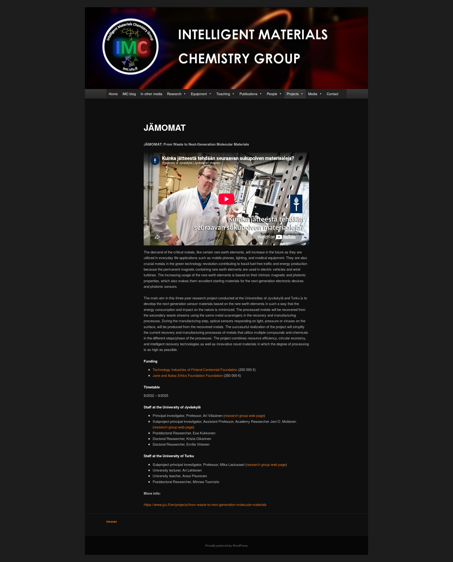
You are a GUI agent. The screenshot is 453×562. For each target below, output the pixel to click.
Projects (293, 93)
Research (174, 93)
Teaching (223, 93)
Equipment (199, 93)
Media (312, 93)
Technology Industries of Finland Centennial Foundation (195, 369)
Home (113, 93)
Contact (332, 93)
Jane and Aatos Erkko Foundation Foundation (188, 375)
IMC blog (129, 93)
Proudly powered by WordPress (226, 545)
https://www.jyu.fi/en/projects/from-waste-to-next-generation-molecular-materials (205, 504)
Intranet (111, 521)
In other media (151, 93)
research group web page (244, 415)
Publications (248, 93)
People (272, 93)
